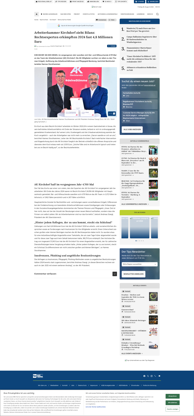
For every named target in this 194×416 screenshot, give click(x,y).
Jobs (72, 385)
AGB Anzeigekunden (108, 385)
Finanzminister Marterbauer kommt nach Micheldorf (139, 49)
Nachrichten (44, 20)
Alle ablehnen (172, 403)
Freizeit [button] (77, 14)
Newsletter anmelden (133, 274)
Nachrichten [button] (66, 14)
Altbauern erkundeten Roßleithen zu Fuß (141, 68)
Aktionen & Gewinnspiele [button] (107, 14)
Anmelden (154, 1)
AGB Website (123, 385)
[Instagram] (151, 376)
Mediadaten (54, 385)
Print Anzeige (78, 1)
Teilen (112, 20)
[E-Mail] (160, 376)
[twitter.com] (148, 376)
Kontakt (65, 385)
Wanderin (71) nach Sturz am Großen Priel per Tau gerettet (141, 29)
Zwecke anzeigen (172, 409)
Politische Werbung (149, 385)
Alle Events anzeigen (131, 354)
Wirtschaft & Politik (64, 20)
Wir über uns (42, 385)
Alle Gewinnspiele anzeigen (134, 204)
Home (36, 20)
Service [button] (150, 14)
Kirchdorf (53, 20)
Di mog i (108, 1)
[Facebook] (144, 376)
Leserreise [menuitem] (140, 14)
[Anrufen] (155, 376)
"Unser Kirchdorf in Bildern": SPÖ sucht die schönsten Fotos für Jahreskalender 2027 (141, 59)
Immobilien (94, 1)
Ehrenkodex (135, 385)
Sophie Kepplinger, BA (57, 46)
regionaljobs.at (45, 1)
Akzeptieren (173, 396)
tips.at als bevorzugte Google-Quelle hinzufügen (77, 25)
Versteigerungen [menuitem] (127, 14)
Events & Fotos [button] (89, 14)
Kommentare (102, 20)
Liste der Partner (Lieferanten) (95, 407)
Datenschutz (82, 385)
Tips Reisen (62, 1)
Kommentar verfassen (45, 274)
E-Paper (141, 1)
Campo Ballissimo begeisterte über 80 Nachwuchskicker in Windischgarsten (142, 39)
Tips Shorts (122, 1)
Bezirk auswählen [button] (50, 14)
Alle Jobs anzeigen (132, 129)
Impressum (94, 385)
